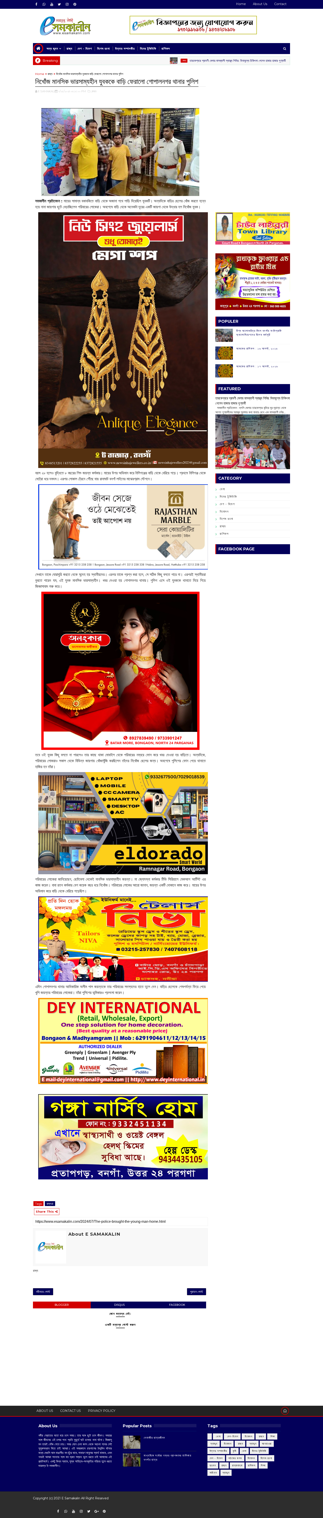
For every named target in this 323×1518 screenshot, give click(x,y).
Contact (280, 4)
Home (241, 4)
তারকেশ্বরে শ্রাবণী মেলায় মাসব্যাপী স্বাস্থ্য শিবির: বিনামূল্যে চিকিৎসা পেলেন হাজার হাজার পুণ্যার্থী (182, 61)
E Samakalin (71, 1498)
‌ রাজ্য (128, 60)
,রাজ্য (93, 91)
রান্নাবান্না (237, 1465)
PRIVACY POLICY (101, 1411)
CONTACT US (70, 1411)
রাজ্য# (50, 1203)
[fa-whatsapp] (44, 4)
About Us (260, 4)
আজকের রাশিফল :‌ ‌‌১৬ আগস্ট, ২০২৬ (257, 348)
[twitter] (59, 4)
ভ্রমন (213, 1465)
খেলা (222, 489)
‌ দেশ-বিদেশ (232, 1436)
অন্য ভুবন (52, 49)
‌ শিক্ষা (272, 1436)
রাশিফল (166, 49)
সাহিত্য (213, 1472)
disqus (119, 1304)
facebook (177, 1304)
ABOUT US (44, 1411)
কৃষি (234, 1451)
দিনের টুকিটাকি (148, 49)
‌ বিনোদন (248, 1436)
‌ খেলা (218, 1436)
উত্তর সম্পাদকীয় (125, 49)
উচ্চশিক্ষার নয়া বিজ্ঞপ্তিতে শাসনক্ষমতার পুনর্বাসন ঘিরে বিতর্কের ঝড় (288, 61)
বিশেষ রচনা (103, 49)
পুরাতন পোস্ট (196, 1292)
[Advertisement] (252, 102)
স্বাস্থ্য (226, 1472)
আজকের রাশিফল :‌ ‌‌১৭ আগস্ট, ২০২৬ (257, 366)
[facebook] (36, 4)
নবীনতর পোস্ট (43, 1292)
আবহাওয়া (267, 1443)
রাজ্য (69, 49)
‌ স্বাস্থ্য (214, 1443)
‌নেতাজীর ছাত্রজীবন (154, 1437)
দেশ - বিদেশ (85, 49)
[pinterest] (74, 4)
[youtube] (51, 4)
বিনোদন (224, 511)
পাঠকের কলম (235, 1458)
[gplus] (96, 1511)
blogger (62, 1304)
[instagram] (67, 4)
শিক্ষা (263, 1465)
